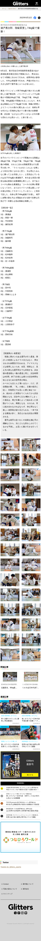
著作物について (28, 884)
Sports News (12, 8)
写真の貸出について (10, 889)
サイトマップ (7, 894)
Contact (6, 884)
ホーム (4, 8)
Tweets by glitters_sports (11, 867)
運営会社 (26, 889)
